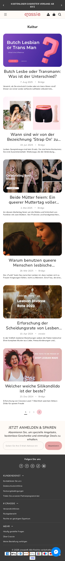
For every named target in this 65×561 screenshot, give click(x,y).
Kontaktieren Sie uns (12, 481)
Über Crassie (9, 536)
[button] (5, 14)
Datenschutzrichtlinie (12, 486)
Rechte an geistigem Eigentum (16, 518)
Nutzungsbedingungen (13, 491)
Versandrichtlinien (11, 509)
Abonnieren (53, 446)
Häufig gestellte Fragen (13, 531)
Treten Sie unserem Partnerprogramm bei (21, 496)
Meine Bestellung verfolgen (15, 541)
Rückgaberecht (10, 513)
